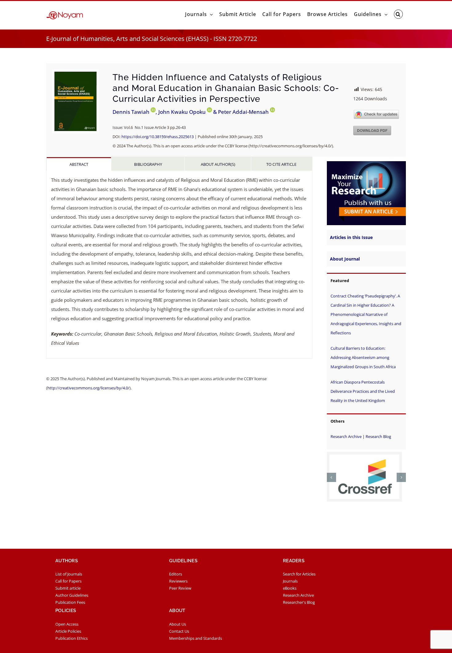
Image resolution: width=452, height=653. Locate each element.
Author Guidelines (71, 597)
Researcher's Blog (299, 604)
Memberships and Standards (195, 640)
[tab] (79, 164)
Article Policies (68, 633)
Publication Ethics (71, 640)
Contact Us (179, 633)
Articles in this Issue (351, 237)
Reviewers (178, 583)
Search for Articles (299, 576)
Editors (175, 576)
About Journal (345, 259)
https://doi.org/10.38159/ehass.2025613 (157, 136)
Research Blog (378, 436)
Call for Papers (68, 583)
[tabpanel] (179, 265)
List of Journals (68, 576)
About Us (177, 626)
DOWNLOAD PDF (372, 130)
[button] (398, 14)
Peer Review (180, 590)
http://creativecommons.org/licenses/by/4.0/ (88, 388)
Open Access (66, 626)
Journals (290, 583)
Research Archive (346, 436)
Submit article (68, 590)
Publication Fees (70, 604)
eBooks (289, 590)
